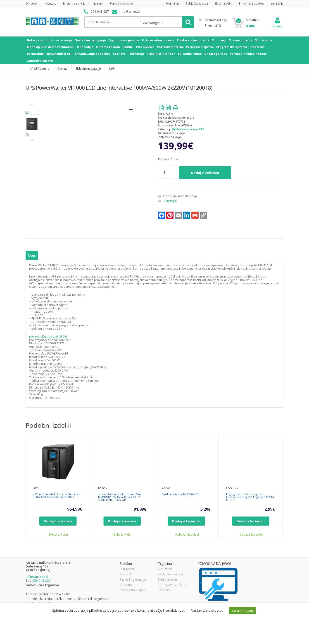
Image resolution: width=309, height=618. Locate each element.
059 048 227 (41, 580)
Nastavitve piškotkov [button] (207, 610)
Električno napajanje (90, 40)
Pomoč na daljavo (121, 3)
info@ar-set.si (37, 577)
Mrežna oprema (240, 40)
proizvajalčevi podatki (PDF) (48, 336)
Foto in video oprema (158, 40)
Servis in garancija (74, 3)
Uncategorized (215, 54)
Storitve (119, 54)
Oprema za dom (108, 47)
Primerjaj (212, 25)
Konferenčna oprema (193, 40)
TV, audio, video (190, 54)
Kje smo (98, 3)
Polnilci (127, 47)
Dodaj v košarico (205, 172)
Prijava (277, 26)
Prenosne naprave (200, 47)
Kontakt (51, 3)
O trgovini (32, 3)
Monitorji (219, 40)
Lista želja (277, 3)
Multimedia (263, 40)
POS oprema (145, 47)
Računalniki (36, 54)
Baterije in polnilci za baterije (49, 40)
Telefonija (136, 54)
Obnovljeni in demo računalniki (50, 47)
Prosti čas (257, 47)
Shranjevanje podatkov (92, 54)
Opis (32, 255)
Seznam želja (215, 20)
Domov (62, 68)
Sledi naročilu (223, 3)
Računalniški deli (59, 54)
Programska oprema (231, 47)
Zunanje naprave (40, 60)
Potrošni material (170, 47)
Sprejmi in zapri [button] (242, 610)
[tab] (32, 255)
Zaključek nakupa (197, 3)
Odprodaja (85, 47)
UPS (201, 129)
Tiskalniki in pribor (160, 54)
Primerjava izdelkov (251, 3)
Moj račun (172, 3)
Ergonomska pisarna (124, 40)
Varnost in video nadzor (248, 54)
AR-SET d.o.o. (38, 68)
